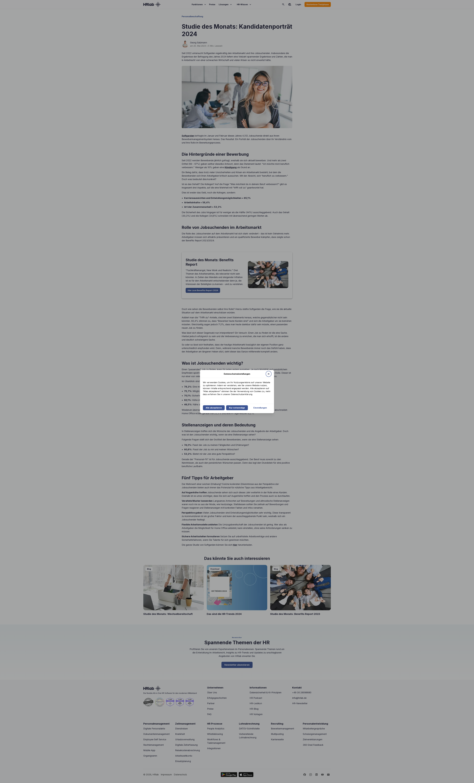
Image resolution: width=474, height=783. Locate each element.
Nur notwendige (237, 408)
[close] (268, 373)
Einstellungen (260, 408)
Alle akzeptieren (214, 408)
